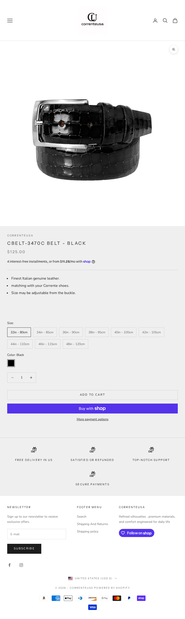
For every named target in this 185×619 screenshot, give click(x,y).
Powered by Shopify (112, 587)
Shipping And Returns (92, 524)
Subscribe (24, 549)
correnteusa (20, 235)
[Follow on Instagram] (21, 565)
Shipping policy (87, 531)
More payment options (93, 419)
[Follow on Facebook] (9, 565)
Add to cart (92, 395)
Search (81, 516)
